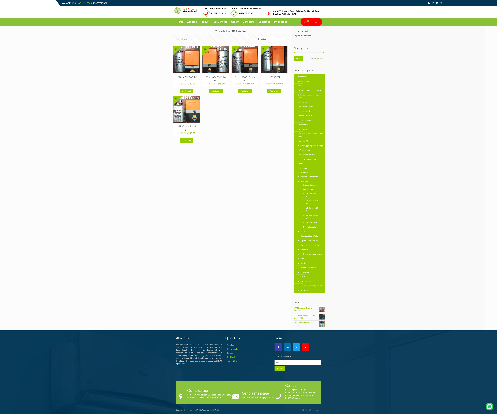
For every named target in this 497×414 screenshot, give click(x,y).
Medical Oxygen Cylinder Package (310, 146)
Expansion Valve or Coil (309, 241)
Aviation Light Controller (310, 177)
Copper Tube (303, 125)
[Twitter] (310, 410)
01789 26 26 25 (218, 13)
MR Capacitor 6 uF (186, 128)
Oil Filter (304, 263)
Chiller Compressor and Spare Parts (309, 96)
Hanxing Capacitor (310, 185)
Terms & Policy (233, 361)
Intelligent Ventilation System (311, 254)
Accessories (303, 77)
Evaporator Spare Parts (309, 236)
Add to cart (186, 91)
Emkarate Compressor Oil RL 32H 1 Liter (310, 135)
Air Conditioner (303, 81)
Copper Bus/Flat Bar (305, 116)
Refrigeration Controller (306, 155)
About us (230, 345)
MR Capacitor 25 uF (245, 78)
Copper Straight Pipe (305, 120)
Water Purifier (303, 290)
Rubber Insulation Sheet (307, 159)
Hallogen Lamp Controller (310, 245)
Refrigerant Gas (304, 150)
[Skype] (303, 410)
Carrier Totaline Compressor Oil (309, 90)
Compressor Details (305, 107)
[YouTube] (313, 410)
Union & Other (306, 281)
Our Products (232, 349)
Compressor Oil (304, 111)
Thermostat (305, 272)
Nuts (302, 259)
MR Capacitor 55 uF (274, 78)
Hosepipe (304, 250)
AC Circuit (304, 172)
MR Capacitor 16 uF (216, 78)
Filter (298, 59)
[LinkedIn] (317, 410)
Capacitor (304, 181)
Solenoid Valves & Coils (309, 268)
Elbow (303, 231)
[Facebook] (306, 410)
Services (301, 164)
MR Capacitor (308, 190)
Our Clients (231, 357)
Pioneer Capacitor (309, 227)
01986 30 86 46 (246, 13)
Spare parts (302, 168)
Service (230, 353)
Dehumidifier (303, 129)
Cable (300, 86)
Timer (303, 277)
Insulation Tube (303, 141)
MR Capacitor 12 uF (187, 78)
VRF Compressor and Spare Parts (310, 286)
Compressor (302, 102)
